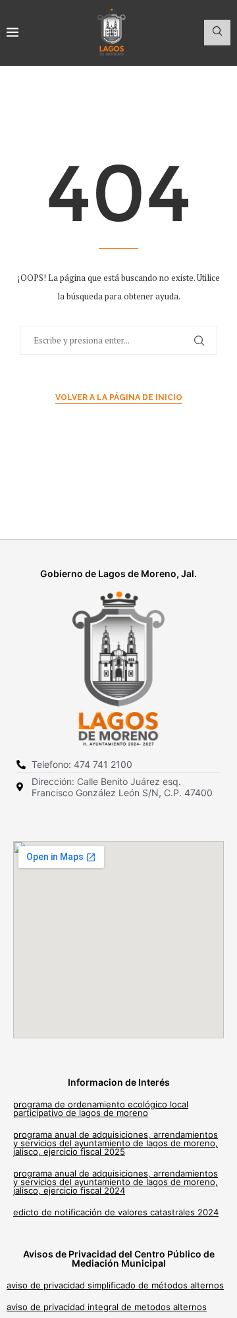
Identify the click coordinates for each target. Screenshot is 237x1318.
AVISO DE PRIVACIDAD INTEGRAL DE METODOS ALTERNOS (107, 1307)
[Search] (217, 32)
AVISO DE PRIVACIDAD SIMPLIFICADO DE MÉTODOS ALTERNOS (115, 1285)
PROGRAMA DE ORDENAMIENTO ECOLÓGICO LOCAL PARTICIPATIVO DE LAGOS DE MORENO (100, 1108)
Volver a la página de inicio (118, 397)
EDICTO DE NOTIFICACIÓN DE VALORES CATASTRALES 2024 (116, 1212)
